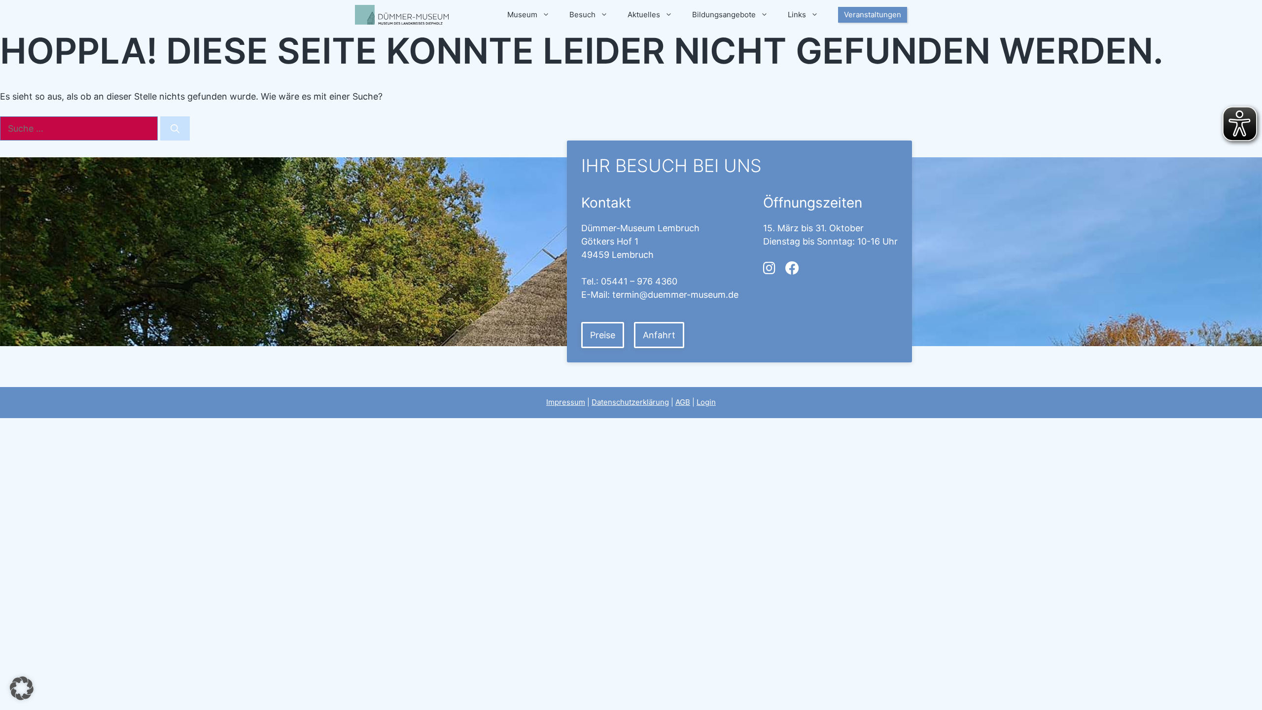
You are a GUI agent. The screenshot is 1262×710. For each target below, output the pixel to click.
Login (706, 402)
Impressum (565, 402)
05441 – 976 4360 (639, 281)
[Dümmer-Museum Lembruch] (402, 15)
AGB (682, 402)
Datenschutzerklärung (630, 402)
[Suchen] (175, 128)
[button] (21, 688)
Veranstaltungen (872, 14)
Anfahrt (659, 335)
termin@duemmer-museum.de (675, 294)
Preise (602, 335)
